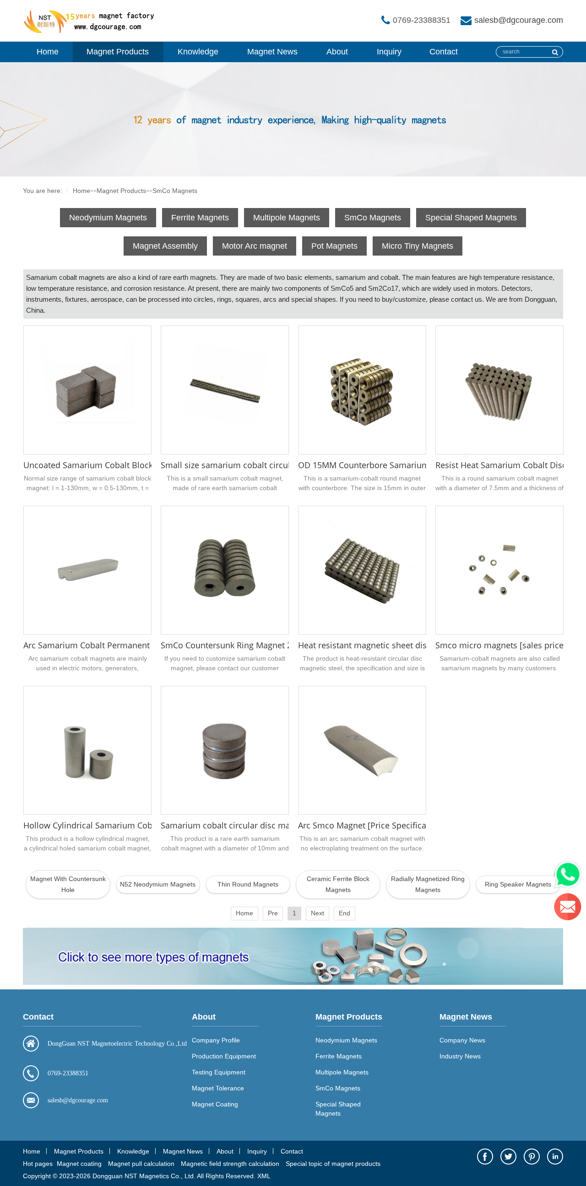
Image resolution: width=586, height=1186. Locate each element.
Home (48, 51)
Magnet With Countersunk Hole (68, 884)
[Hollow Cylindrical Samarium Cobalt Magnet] (87, 750)
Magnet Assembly (165, 246)
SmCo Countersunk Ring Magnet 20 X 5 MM (244, 645)
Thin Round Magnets (247, 884)
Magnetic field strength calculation (230, 1163)
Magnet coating (79, 1163)
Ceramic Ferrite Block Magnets (338, 884)
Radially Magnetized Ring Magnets (428, 884)
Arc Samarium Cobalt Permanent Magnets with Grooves (130, 645)
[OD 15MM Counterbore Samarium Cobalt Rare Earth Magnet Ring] (362, 390)
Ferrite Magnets (200, 217)
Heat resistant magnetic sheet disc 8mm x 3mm (390, 645)
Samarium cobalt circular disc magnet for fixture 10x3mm (272, 825)
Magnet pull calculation (141, 1163)
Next (317, 913)
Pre (273, 913)
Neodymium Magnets (108, 217)
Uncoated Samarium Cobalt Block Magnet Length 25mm (131, 464)
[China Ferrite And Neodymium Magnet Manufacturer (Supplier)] (91, 31)
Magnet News (272, 51)
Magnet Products (118, 51)
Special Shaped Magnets (471, 217)
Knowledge (198, 51)
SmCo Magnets (174, 190)
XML (264, 1176)
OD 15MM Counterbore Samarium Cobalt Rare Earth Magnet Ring (423, 464)
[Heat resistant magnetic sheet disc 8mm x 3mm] (362, 570)
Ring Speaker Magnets (518, 884)
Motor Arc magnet (254, 246)
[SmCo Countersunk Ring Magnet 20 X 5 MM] (225, 570)
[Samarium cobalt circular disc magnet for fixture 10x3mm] (225, 750)
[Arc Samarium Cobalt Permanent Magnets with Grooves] (87, 570)
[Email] (570, 909)
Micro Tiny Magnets (417, 246)
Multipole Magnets (286, 217)
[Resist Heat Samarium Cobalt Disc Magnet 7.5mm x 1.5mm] (499, 390)
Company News (462, 1040)
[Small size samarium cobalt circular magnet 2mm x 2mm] (225, 390)
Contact (443, 51)
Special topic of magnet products (333, 1163)
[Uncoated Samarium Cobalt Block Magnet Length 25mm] (87, 390)
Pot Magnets (334, 246)
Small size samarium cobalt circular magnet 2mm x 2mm (271, 464)
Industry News (460, 1056)
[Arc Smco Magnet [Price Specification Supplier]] (362, 750)
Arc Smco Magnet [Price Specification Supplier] (388, 825)
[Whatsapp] (570, 877)
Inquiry (389, 51)
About (337, 51)
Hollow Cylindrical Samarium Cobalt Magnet (108, 825)
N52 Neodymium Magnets (157, 884)
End (344, 913)
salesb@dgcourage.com (518, 20)
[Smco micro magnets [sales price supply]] (499, 570)
